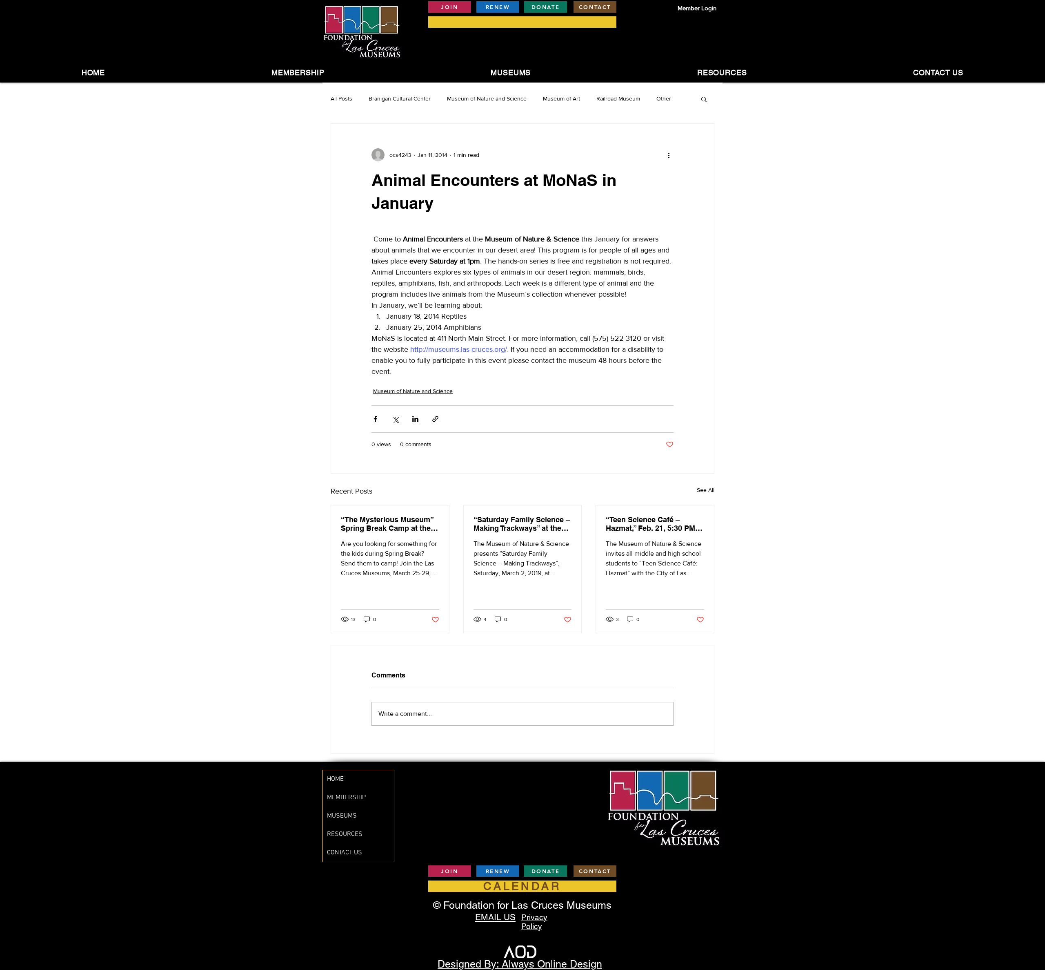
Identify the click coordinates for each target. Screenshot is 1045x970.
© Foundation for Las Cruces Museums (522, 905)
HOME (335, 779)
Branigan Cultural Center (400, 98)
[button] (510, 72)
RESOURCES (344, 834)
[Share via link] (435, 419)
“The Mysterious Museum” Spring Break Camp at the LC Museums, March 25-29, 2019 (388, 523)
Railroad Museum (618, 98)
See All (705, 490)
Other (663, 98)
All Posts (341, 98)
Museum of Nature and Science (487, 98)
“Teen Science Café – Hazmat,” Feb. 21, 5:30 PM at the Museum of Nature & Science (655, 523)
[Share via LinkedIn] (415, 419)
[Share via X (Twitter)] (395, 419)
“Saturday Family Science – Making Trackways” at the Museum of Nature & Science (522, 523)
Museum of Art (561, 98)
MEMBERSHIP (346, 797)
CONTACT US (344, 853)
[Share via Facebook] (375, 419)
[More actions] (669, 155)
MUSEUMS (342, 816)
